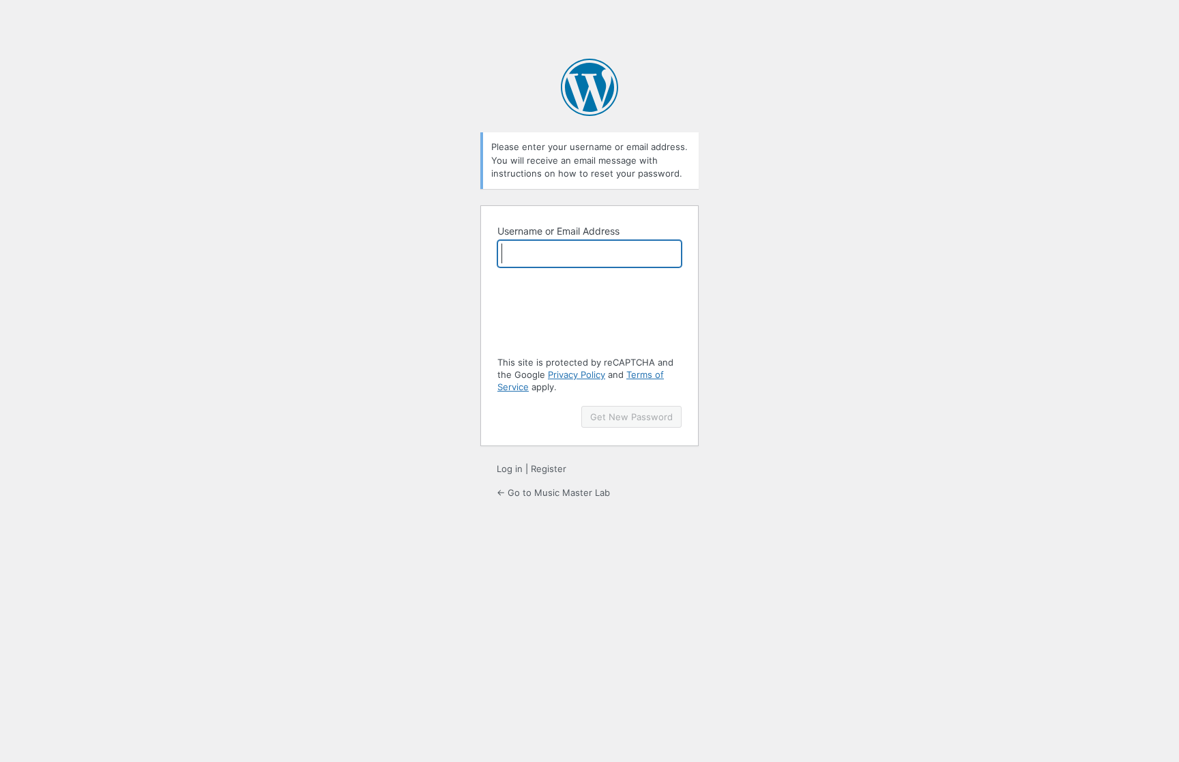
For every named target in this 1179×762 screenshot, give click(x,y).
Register (548, 468)
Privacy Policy (576, 374)
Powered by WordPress (589, 87)
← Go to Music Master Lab (553, 492)
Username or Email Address (558, 231)
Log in (510, 468)
